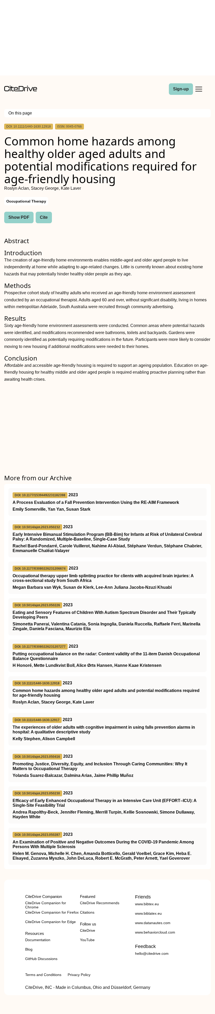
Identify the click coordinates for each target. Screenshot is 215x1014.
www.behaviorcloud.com (155, 932)
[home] (20, 90)
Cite (44, 217)
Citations (87, 912)
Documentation (37, 940)
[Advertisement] (107, 38)
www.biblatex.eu (148, 913)
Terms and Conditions (43, 975)
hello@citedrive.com (152, 953)
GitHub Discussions (41, 959)
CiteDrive (87, 930)
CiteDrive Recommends (99, 903)
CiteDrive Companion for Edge (50, 922)
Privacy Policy (79, 975)
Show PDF (18, 217)
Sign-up (181, 89)
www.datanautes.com (152, 923)
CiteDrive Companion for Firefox (52, 912)
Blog (29, 949)
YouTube (87, 940)
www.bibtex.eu (147, 904)
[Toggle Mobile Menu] (199, 89)
